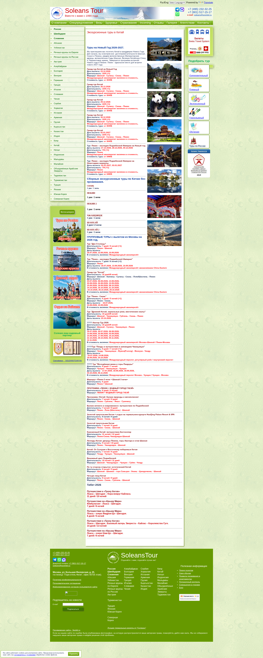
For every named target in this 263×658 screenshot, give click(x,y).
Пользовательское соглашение (67, 583)
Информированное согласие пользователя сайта (75, 587)
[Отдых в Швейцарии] (67, 329)
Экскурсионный (197, 104)
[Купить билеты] (199, 53)
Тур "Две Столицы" (96, 244)
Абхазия (58, 43)
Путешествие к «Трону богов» (103, 521)
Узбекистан (59, 47)
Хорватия (58, 108)
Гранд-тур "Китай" (96, 272)
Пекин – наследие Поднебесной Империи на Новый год (118, 146)
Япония (57, 189)
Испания (58, 113)
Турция (57, 185)
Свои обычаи (185, 573)
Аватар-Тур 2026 (100, 322)
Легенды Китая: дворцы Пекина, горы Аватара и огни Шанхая (117, 441)
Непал (57, 150)
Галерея (172, 22)
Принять (73, 654)
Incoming (145, 22)
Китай (56, 145)
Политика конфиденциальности (67, 580)
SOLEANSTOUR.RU (73, 361)
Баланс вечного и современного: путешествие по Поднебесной (118, 406)
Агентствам (187, 22)
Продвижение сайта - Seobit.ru (66, 630)
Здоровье (111, 22)
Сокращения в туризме (189, 585)
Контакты (203, 22)
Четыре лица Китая (96, 476)
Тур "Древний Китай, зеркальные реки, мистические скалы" (116, 312)
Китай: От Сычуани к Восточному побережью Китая (112, 449)
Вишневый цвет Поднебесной (101, 458)
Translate (208, 2)
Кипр (56, 140)
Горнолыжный (196, 118)
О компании (59, 22)
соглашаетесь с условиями (25, 655)
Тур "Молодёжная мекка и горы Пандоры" (112, 364)
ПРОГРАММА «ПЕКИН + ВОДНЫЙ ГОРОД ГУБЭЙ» (110, 388)
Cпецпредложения (81, 22)
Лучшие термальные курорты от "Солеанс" (127, 628)
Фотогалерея (67, 212)
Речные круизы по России (66, 57)
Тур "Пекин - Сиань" (96, 296)
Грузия (57, 122)
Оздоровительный (198, 75)
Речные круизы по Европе (66, 52)
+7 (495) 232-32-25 (200, 9)
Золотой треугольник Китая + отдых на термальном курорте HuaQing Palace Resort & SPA (131, 414)
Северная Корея (61, 199)
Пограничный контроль (189, 582)
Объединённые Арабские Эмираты (66, 169)
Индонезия (59, 154)
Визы (99, 22)
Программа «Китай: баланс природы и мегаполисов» (113, 397)
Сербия (57, 103)
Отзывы (159, 22)
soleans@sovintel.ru (203, 15)
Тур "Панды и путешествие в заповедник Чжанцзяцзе (118, 347)
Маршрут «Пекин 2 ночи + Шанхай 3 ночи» (107, 379)
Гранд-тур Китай (95, 84)
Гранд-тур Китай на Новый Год (102, 69)
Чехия (57, 99)
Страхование (128, 22)
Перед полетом (186, 570)
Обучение (194, 132)
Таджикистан (60, 175)
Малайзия (58, 164)
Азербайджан (60, 66)
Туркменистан (60, 180)
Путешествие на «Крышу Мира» (104, 531)
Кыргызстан (59, 127)
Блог (181, 587)
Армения (58, 117)
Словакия (58, 94)
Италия (57, 89)
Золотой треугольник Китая (100, 423)
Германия (58, 80)
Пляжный (194, 89)
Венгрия (57, 75)
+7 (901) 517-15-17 (200, 12)
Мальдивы (59, 159)
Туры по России (197, 146)
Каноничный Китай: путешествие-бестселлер (109, 432)
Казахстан (59, 131)
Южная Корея (60, 194)
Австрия (58, 61)
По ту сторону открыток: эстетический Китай (109, 467)
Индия (57, 136)
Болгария (58, 71)
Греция (57, 85)
